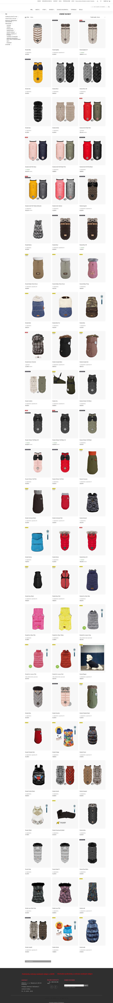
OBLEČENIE (8, 23)
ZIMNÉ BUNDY (10, 30)
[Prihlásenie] (97, 1)
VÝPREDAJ (73, 9)
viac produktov (29, 961)
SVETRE (9, 25)
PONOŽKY (9, 42)
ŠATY (8, 41)
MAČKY (37, 9)
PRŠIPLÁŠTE (10, 28)
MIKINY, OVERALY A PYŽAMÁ (11, 34)
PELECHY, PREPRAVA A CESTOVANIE (11, 21)
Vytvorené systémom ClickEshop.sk (56, 1002)
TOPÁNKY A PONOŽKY (12, 36)
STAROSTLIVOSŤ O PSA (11, 16)
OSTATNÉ (7, 44)
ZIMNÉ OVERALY (11, 32)
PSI (31, 9)
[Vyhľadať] (92, 7)
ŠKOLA (81, 9)
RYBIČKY (51, 9)
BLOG (60, 1)
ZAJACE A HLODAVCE (62, 9)
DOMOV (39, 1)
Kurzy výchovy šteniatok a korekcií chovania (85, 1)
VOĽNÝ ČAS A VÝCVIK (10, 18)
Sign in (85, 985)
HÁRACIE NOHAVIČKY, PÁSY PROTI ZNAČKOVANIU (14, 39)
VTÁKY (44, 9)
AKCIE (73, 1)
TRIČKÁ (8, 27)
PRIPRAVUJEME (66, 1)
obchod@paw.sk (54, 983)
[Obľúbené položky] (100, 1)
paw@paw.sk (55, 984)
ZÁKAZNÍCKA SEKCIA (47, 1)
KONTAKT (55, 1)
